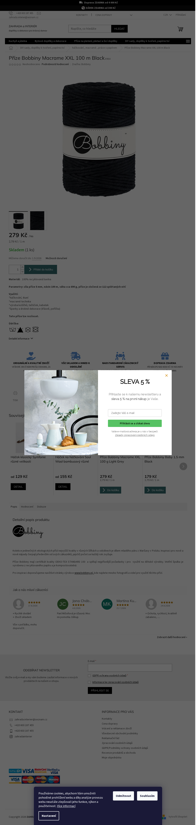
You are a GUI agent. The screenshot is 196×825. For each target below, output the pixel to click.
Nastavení (49, 816)
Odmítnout (123, 796)
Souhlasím (147, 796)
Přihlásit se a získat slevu (135, 423)
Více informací (66, 806)
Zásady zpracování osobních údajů (135, 435)
